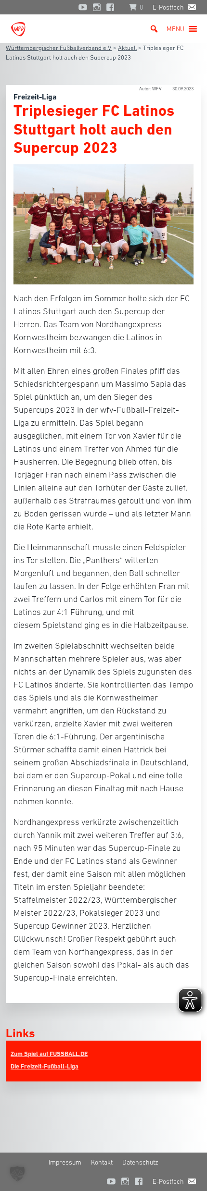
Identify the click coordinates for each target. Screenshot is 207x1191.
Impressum (65, 1162)
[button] (175, 28)
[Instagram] (97, 7)
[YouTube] (82, 7)
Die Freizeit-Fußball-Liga (44, 1066)
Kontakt (102, 1162)
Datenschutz (140, 1162)
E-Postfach (168, 7)
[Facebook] (112, 7)
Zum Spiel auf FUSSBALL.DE (49, 1053)
